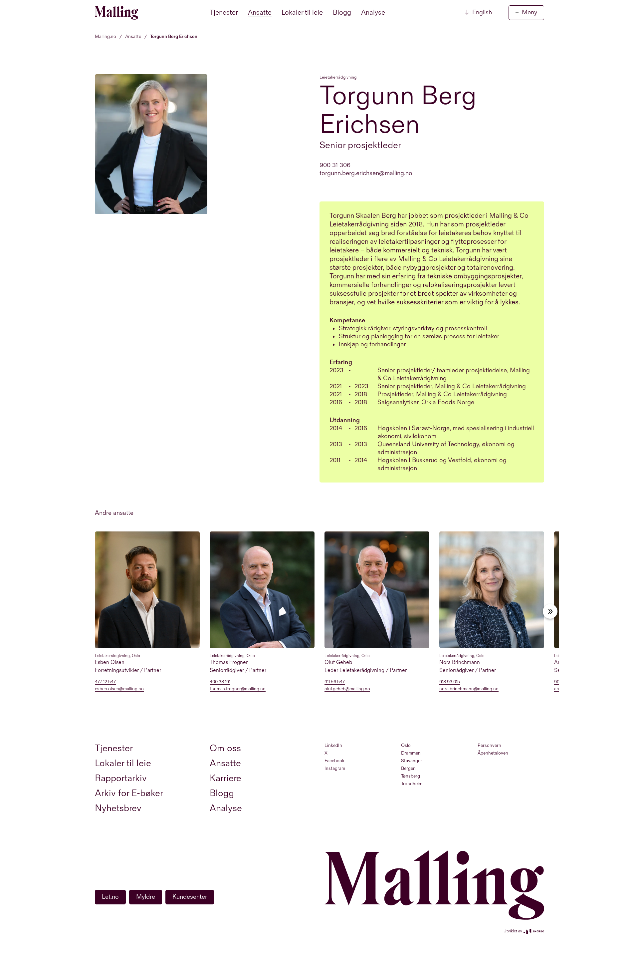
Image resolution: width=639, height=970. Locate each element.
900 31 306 (335, 165)
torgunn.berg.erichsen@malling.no (366, 173)
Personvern (489, 745)
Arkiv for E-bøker (129, 793)
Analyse (373, 12)
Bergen (408, 768)
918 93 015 (449, 682)
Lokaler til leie (302, 12)
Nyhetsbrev (118, 808)
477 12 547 (105, 682)
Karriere (225, 778)
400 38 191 (220, 682)
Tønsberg (410, 776)
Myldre (145, 897)
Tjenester (224, 12)
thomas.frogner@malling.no (238, 689)
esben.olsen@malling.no (119, 689)
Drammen (411, 753)
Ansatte (260, 12)
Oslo (406, 745)
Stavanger (411, 761)
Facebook (334, 761)
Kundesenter (189, 897)
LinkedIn (333, 745)
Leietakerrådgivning (338, 77)
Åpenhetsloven (493, 753)
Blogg (342, 12)
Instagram (334, 768)
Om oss (225, 748)
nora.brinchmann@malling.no (469, 689)
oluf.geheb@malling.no (347, 689)
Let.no (110, 897)
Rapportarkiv (121, 778)
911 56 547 (334, 682)
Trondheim (411, 784)
